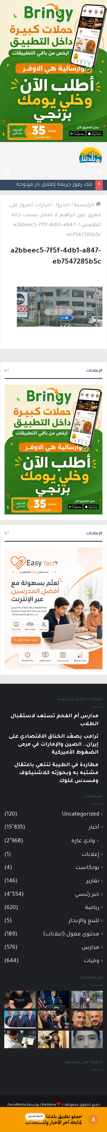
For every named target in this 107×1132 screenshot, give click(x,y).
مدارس (90, 948)
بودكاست (87, 868)
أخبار (94, 828)
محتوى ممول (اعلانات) (71, 934)
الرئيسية (85, 205)
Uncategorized (80, 815)
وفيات (91, 961)
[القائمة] (7, 172)
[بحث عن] (100, 172)
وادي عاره (83, 841)
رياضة (92, 908)
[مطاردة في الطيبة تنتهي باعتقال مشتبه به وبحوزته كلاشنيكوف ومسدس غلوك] (20, 999)
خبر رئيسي (87, 895)
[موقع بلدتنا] (90, 154)
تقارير (92, 881)
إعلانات (90, 855)
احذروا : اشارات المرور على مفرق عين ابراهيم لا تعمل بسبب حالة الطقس (55, 215)
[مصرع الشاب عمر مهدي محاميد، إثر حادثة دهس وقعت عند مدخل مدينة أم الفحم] (87, 1039)
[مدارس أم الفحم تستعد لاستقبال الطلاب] (87, 999)
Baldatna (49, 1105)
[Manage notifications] (93, 1119)
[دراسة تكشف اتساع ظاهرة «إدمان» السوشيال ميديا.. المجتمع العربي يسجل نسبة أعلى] (20, 1039)
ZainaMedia (16, 1105)
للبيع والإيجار (84, 921)
